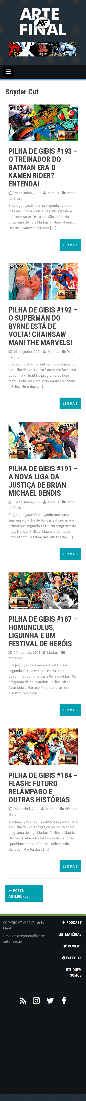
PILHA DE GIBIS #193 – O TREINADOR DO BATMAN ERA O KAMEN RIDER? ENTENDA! (43, 167)
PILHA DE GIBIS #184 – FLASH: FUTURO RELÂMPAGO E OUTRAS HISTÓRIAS (43, 787)
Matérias (15, 658)
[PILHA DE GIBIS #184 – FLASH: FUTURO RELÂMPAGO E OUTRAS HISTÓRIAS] (43, 746)
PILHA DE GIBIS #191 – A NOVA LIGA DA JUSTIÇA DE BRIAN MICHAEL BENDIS (43, 481)
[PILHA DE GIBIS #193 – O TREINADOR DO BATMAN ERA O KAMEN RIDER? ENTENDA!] (43, 122)
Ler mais (70, 244)
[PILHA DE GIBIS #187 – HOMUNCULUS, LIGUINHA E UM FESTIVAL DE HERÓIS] (43, 590)
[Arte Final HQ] (43, 21)
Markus (53, 192)
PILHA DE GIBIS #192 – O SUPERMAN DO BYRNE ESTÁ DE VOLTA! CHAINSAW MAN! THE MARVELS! (43, 326)
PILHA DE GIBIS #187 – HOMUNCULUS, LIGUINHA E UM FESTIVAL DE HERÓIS (43, 631)
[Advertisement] (43, 1051)
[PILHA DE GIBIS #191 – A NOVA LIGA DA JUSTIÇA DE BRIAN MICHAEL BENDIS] (43, 440)
